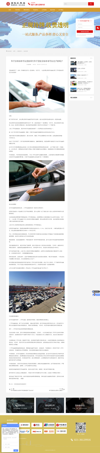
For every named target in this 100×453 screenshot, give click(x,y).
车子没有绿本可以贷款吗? (20, 384)
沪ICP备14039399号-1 (21, 438)
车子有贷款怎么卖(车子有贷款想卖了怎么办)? (22, 390)
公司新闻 (44, 10)
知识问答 (52, 10)
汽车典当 (17, 10)
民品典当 (35, 10)
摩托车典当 (27, 10)
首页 (10, 10)
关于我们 (61, 10)
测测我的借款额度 (85, 31)
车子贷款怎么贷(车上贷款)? (56, 390)
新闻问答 (19, 51)
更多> (91, 58)
